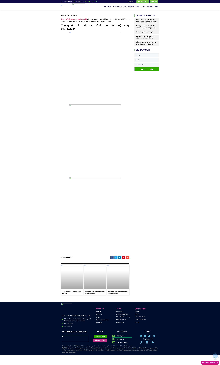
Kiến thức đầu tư (133, 6)
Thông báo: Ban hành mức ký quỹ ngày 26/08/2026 (118, 292)
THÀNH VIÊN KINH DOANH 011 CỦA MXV (74, 332)
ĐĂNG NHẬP (131, 1)
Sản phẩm (150, 6)
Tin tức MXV (107, 6)
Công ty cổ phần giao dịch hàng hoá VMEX (74, 19)
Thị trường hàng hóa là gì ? (144, 32)
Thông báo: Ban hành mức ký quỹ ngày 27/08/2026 (95, 292)
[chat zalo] (214, 357)
